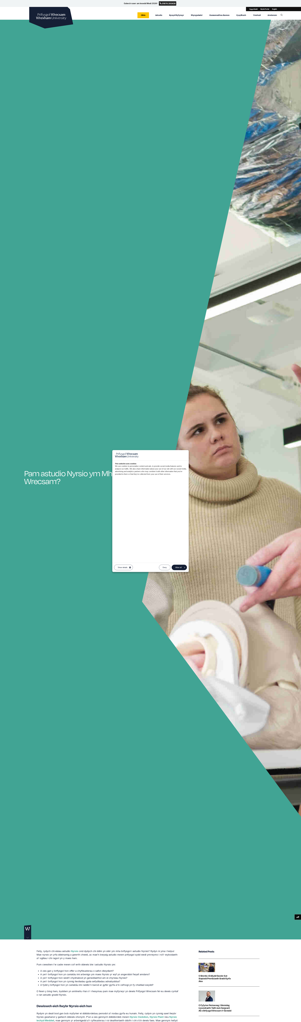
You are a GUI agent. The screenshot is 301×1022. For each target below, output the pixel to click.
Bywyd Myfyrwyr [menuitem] (176, 15)
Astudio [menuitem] (158, 15)
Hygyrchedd (253, 9)
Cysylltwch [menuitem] (241, 15)
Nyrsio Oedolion (139, 1017)
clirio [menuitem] (143, 15)
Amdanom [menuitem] (272, 15)
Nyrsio (74, 951)
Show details (122, 567)
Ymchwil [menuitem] (257, 15)
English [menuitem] (274, 9)
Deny (165, 567)
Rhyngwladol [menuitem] (196, 15)
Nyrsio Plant (157, 1017)
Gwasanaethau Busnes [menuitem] (219, 15)
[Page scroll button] (27, 932)
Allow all (178, 567)
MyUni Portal (264, 9)
